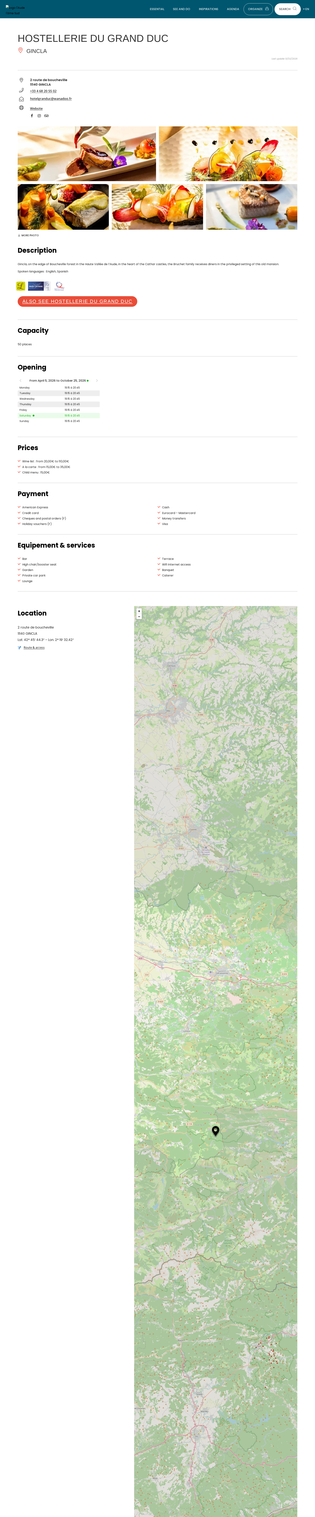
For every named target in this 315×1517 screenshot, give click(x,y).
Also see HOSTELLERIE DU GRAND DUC (77, 301)
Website (36, 108)
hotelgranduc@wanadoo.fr (51, 98)
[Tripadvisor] (48, 116)
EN (307, 9)
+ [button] (139, 611)
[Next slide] (97, 381)
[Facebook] (33, 116)
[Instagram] (41, 116)
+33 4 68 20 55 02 (43, 91)
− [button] (139, 616)
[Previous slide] (20, 381)
